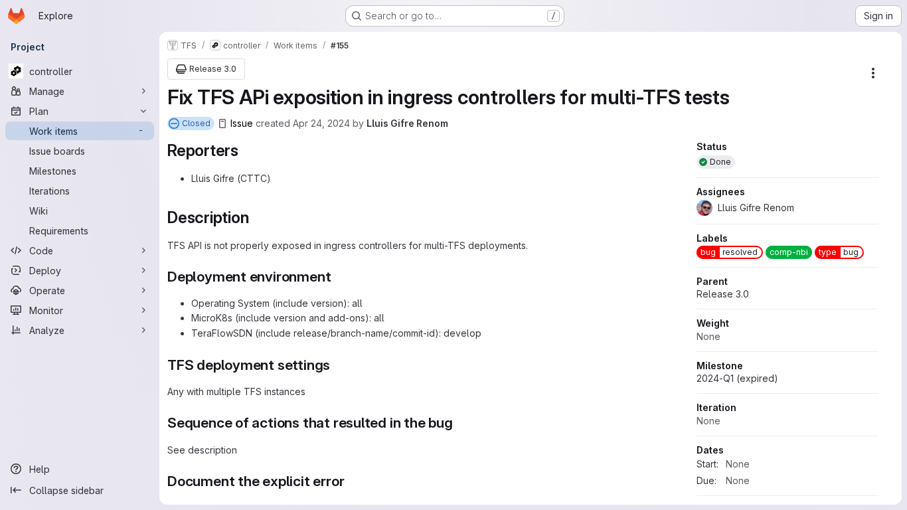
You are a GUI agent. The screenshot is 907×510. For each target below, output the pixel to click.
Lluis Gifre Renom (407, 123)
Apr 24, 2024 (321, 123)
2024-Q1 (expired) (737, 378)
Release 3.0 (723, 293)
